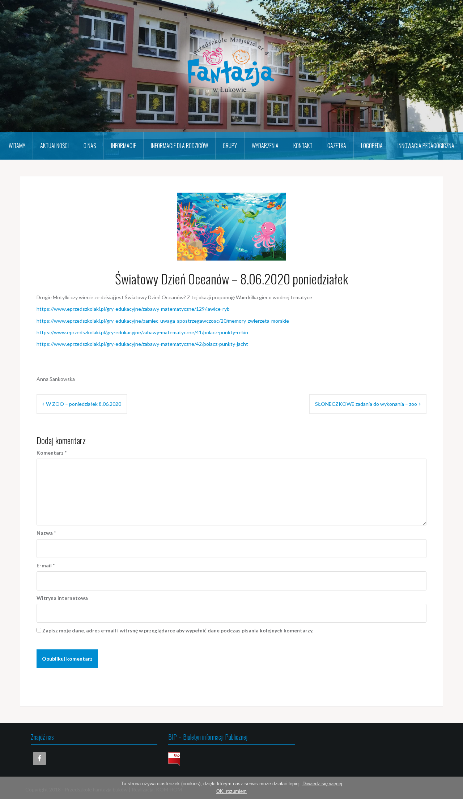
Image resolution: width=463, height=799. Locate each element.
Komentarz (52, 453)
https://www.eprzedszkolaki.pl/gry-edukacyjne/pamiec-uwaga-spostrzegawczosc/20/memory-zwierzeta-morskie (163, 321)
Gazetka (336, 145)
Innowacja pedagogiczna (426, 145)
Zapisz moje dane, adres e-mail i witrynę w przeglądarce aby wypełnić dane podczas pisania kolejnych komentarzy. (177, 630)
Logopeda (372, 145)
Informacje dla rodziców (179, 145)
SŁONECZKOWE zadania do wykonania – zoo (366, 404)
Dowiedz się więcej (322, 783)
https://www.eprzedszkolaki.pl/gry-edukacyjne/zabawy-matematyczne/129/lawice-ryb (133, 309)
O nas (90, 145)
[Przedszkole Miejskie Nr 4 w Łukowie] (231, 65)
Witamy (17, 145)
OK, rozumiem (231, 791)
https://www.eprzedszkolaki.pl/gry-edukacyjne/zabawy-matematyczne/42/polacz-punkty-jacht (142, 344)
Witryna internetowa (62, 598)
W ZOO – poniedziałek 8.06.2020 (83, 404)
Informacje (123, 145)
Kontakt (303, 145)
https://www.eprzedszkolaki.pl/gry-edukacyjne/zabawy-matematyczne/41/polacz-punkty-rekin (142, 332)
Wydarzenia (265, 145)
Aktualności (54, 145)
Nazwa (46, 533)
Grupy (230, 145)
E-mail (46, 565)
